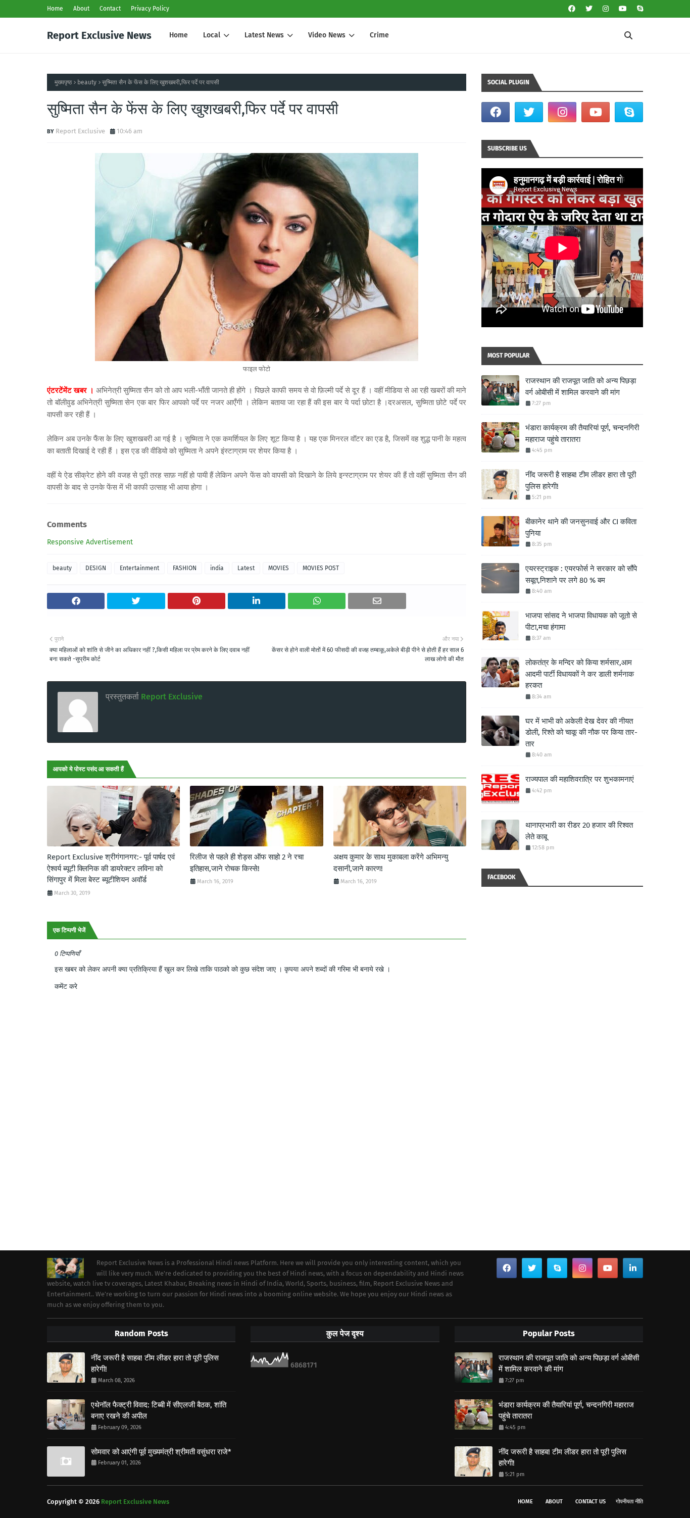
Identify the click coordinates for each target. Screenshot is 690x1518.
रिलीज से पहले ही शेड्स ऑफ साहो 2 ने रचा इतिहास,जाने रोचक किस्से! (247, 862)
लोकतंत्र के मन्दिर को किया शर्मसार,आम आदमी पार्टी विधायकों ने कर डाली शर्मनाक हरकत (579, 674)
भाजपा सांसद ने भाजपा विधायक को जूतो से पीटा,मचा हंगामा (581, 621)
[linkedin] (633, 1268)
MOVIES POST (321, 568)
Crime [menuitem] (379, 35)
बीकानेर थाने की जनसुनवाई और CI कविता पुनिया (580, 527)
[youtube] (622, 9)
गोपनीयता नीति (629, 1501)
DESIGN (95, 568)
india (217, 568)
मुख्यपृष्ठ (63, 82)
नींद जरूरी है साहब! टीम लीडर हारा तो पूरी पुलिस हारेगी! (580, 480)
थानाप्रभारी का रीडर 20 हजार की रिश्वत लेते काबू (579, 831)
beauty (86, 82)
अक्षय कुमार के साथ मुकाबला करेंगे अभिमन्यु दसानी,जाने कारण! (390, 862)
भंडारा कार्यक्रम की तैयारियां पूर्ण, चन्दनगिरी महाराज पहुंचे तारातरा (582, 433)
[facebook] (572, 9)
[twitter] (589, 9)
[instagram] (605, 9)
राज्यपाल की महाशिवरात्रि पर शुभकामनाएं (579, 779)
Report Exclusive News (99, 35)
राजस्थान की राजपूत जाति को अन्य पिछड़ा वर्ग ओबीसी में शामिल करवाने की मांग (580, 386)
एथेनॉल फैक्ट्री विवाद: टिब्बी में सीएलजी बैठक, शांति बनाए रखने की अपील (158, 1410)
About (81, 8)
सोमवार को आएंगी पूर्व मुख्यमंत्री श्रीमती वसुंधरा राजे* (161, 1451)
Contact (110, 8)
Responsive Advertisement (90, 542)
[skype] (638, 9)
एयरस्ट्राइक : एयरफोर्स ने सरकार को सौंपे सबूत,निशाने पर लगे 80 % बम (581, 574)
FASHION (184, 568)
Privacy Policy (150, 8)
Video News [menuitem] (327, 35)
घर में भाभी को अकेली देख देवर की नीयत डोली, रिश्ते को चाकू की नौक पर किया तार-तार (581, 732)
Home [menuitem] (178, 35)
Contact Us (590, 1501)
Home (55, 8)
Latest (246, 568)
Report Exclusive (80, 131)
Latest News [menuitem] (264, 35)
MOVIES (278, 568)
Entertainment (139, 568)
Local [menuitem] (211, 35)
